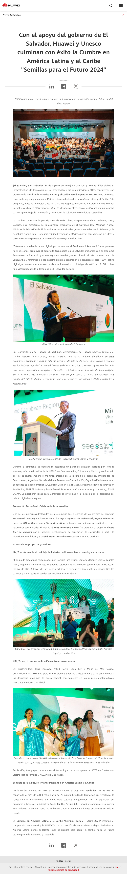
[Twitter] (76, 87)
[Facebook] (63, 87)
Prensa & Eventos (11, 15)
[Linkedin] (51, 87)
